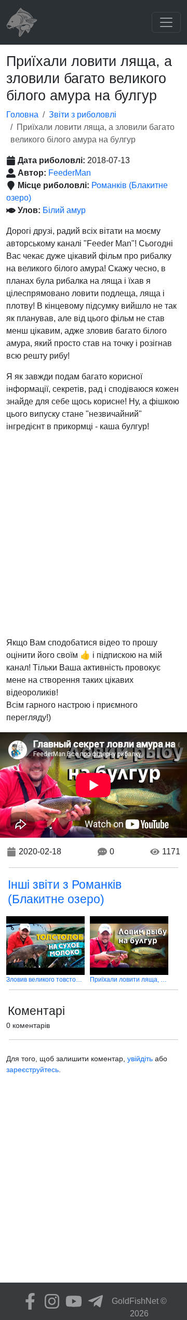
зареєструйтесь (32, 1069)
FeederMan (69, 172)
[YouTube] (71, 1301)
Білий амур (64, 210)
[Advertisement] (93, 534)
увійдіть (140, 1058)
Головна (22, 114)
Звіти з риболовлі (82, 114)
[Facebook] (27, 1301)
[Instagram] (49, 1301)
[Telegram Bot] (93, 1301)
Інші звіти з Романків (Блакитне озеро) (65, 892)
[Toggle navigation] (166, 22)
